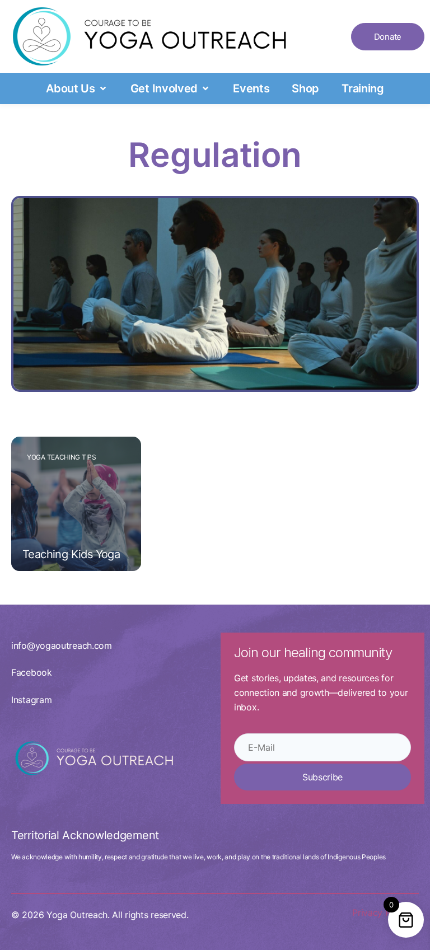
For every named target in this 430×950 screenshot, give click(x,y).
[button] (77, 88)
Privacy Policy (381, 912)
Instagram (31, 699)
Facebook (31, 672)
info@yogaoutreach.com (61, 645)
